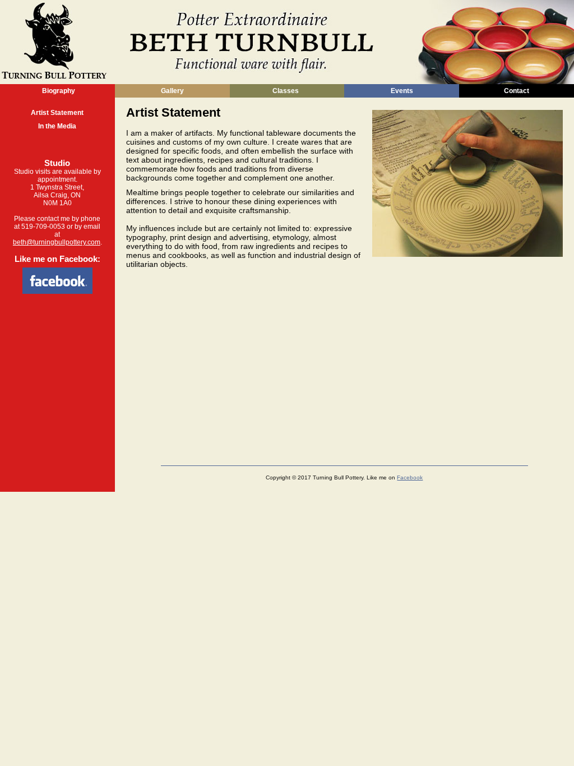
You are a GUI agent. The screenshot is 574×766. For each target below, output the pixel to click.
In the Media (57, 126)
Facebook (410, 477)
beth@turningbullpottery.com (56, 242)
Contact (516, 91)
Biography (57, 91)
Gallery (172, 91)
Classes (285, 91)
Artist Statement (57, 113)
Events (402, 91)
